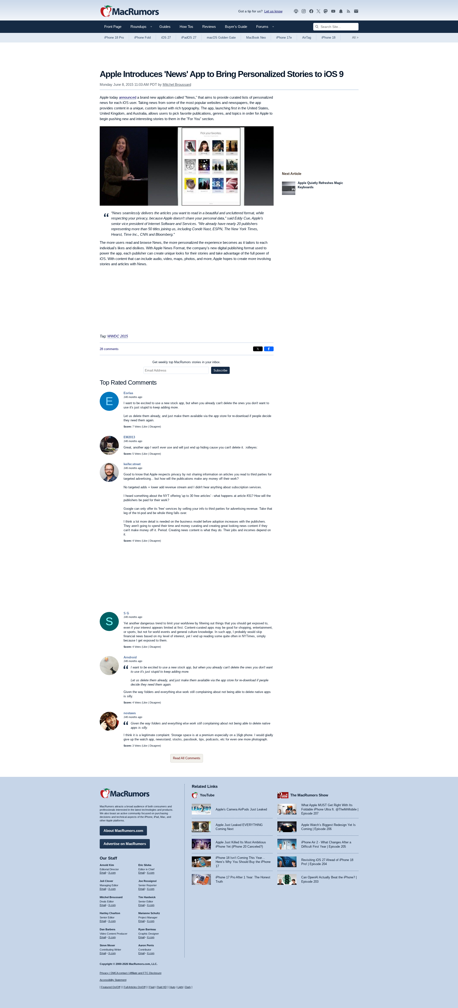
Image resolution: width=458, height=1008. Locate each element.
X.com (112, 872)
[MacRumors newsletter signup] (356, 11)
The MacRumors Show (309, 795)
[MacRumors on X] (318, 11)
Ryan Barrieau (147, 929)
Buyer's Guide (236, 27)
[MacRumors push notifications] (340, 11)
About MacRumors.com (123, 831)
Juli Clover (106, 881)
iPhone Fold (142, 37)
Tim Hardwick (147, 897)
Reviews (209, 27)
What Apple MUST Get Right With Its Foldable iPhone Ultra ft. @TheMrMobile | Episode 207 (329, 809)
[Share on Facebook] (269, 348)
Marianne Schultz (149, 913)
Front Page (112, 27)
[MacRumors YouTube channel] (333, 11)
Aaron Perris (146, 945)
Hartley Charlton (110, 913)
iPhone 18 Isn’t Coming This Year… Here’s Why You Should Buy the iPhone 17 (243, 862)
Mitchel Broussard (177, 84)
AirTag (306, 37)
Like (145, 426)
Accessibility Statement (113, 979)
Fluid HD (162, 987)
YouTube (207, 795)
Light (180, 987)
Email (103, 872)
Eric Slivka (144, 865)
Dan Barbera (107, 929)
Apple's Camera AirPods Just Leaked (241, 809)
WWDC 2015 (117, 336)
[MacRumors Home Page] (129, 11)
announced (127, 97)
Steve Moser (107, 945)
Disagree (155, 426)
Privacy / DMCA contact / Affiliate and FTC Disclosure (130, 973)
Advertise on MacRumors (125, 844)
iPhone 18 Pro (114, 37)
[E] (109, 410)
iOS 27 (166, 37)
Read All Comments (186, 758)
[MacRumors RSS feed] (348, 11)
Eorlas (128, 393)
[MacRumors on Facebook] (311, 11)
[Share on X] (258, 348)
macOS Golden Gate (221, 37)
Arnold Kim (107, 865)
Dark (188, 987)
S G (126, 613)
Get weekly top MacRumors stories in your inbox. (186, 362)
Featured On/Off (110, 987)
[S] (109, 630)
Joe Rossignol (147, 881)
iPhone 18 (328, 37)
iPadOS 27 (188, 37)
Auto (172, 987)
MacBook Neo (256, 37)
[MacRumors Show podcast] (296, 11)
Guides (165, 27)
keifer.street (132, 464)
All (355, 37)
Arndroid (130, 657)
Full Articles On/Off (135, 987)
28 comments (109, 349)
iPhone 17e (284, 37)
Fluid (152, 987)
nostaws (130, 713)
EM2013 (129, 437)
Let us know (273, 11)
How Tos (186, 27)
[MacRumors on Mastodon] (325, 11)
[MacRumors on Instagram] (303, 11)
